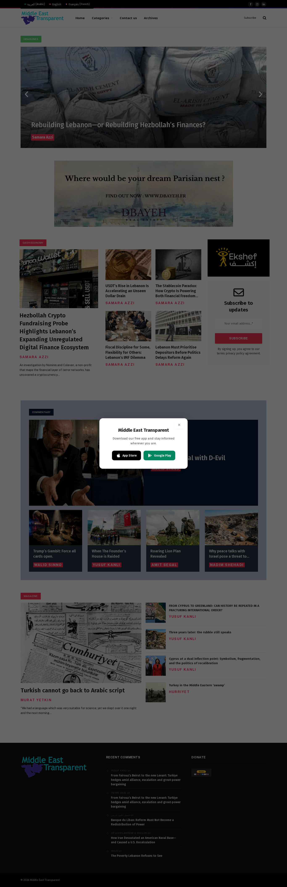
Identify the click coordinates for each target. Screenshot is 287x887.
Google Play (162, 455)
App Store (129, 455)
